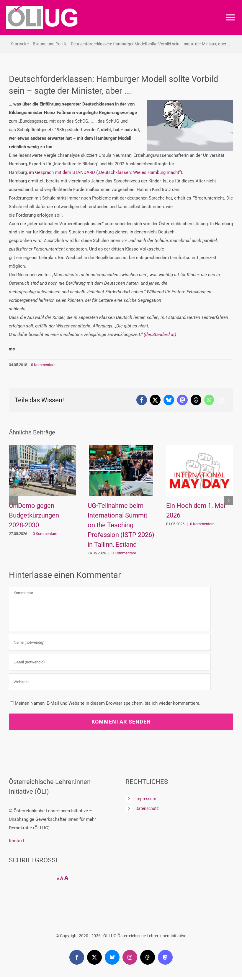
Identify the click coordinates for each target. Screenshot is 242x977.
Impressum (145, 798)
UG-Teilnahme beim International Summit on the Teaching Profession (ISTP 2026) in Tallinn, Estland (121, 525)
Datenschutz (147, 808)
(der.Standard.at (159, 334)
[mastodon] (165, 957)
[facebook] (76, 957)
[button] (13, 500)
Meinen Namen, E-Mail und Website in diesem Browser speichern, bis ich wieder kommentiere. (107, 703)
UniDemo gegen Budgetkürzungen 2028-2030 (34, 515)
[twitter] (94, 957)
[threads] (147, 957)
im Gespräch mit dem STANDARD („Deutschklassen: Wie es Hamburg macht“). (106, 172)
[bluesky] (112, 957)
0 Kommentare (43, 365)
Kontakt (16, 840)
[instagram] (129, 957)
